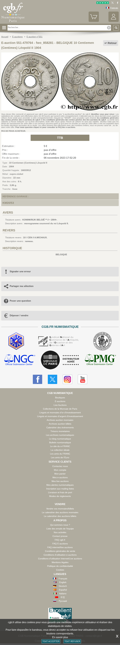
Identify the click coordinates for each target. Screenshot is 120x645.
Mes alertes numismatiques (60, 485)
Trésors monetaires (60, 431)
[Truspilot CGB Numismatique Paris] (102, 3)
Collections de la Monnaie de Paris (60, 409)
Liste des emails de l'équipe (60, 528)
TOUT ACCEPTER (50, 641)
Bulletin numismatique (60, 442)
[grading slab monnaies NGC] (19, 360)
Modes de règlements (60, 496)
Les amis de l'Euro (60, 457)
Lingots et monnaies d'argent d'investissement (60, 416)
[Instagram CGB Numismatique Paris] (67, 379)
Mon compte (60, 470)
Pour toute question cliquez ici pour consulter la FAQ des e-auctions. (45, 127)
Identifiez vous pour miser (103, 114)
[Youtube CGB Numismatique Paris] (82, 379)
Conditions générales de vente (60, 551)
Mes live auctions (60, 481)
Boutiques (60, 397)
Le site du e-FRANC (60, 446)
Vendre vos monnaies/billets (60, 508)
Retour (112, 43)
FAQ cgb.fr (60, 540)
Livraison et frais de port (60, 492)
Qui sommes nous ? (60, 525)
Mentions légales (60, 562)
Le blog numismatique (60, 438)
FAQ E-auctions (60, 543)
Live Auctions (60, 405)
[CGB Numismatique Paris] (13, 22)
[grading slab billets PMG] (100, 360)
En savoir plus (60, 637)
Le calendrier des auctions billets (60, 516)
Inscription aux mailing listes (60, 488)
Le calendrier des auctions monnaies (60, 512)
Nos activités (60, 532)
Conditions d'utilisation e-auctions (60, 555)
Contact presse (60, 536)
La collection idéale (60, 450)
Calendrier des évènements (60, 427)
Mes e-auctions (60, 477)
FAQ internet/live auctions (60, 547)
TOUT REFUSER (72, 641)
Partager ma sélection (21, 286)
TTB (60, 137)
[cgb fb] (117, 3)
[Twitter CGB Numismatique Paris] (52, 379)
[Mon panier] (94, 21)
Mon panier (60, 473)
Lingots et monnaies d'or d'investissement (60, 412)
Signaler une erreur (20, 271)
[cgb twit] (112, 3)
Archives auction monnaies (60, 420)
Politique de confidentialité (60, 566)
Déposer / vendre (19, 315)
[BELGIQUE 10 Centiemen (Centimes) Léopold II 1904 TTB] (60, 109)
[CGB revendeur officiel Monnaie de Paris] (60, 360)
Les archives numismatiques (60, 435)
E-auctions (60, 401)
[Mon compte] (113, 21)
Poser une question (20, 300)
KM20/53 (8, 202)
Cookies (60, 570)
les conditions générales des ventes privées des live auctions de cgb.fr (74, 120)
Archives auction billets (60, 424)
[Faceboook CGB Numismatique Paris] (37, 379)
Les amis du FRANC (60, 453)
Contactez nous (60, 466)
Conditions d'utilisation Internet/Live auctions (60, 558)
